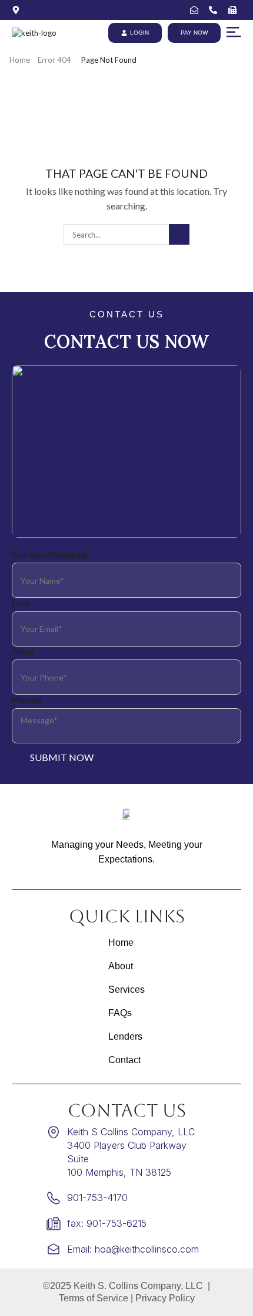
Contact (124, 1060)
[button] (234, 32)
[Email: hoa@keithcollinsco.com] (197, 10)
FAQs (120, 1013)
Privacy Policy (165, 1298)
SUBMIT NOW (62, 757)
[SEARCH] (179, 234)
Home (19, 60)
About (120, 966)
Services (126, 989)
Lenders (125, 1036)
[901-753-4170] (215, 10)
